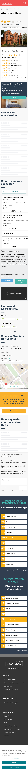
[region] (14, 757)
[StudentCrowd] (7, 3)
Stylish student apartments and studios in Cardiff (13, 254)
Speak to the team (21, 281)
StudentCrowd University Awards (14, 683)
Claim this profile (7, 16)
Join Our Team (8, 719)
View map (23, 27)
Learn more (14, 97)
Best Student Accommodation (13, 8)
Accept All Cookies (14, 767)
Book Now (8, 280)
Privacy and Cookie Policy (12, 729)
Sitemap (6, 736)
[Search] (23, 3)
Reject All (14, 762)
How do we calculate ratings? (9, 57)
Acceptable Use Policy (11, 726)
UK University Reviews (10, 680)
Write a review (14, 410)
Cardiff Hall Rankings (14, 507)
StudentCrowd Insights (11, 703)
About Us (6, 716)
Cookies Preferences (10, 732)
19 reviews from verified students (9, 24)
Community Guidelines (11, 689)
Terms (5, 723)
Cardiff (2, 8)
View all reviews (21, 77)
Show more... (5, 77)
